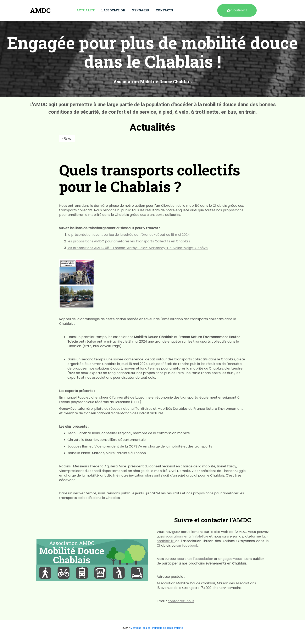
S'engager (140, 10)
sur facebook (187, 545)
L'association (113, 10)
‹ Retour (67, 138)
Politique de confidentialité (167, 627)
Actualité (85, 10)
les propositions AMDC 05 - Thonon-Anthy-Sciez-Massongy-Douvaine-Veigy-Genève (137, 248)
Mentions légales (140, 627)
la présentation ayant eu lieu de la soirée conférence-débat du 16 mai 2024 (128, 234)
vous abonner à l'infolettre (186, 536)
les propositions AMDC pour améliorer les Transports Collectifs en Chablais (128, 241)
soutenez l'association (195, 558)
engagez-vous (230, 558)
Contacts (164, 10)
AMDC (40, 10)
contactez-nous (181, 601)
